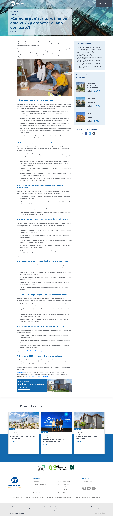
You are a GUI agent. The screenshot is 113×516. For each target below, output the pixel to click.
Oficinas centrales (87, 481)
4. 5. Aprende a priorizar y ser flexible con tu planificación (89, 58)
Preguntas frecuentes (63, 484)
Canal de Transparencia (39, 487)
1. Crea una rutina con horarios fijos (88, 47)
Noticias (15, 11)
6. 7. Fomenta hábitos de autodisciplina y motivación (89, 64)
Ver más (13, 441)
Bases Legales (37, 492)
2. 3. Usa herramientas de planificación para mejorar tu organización (88, 51)
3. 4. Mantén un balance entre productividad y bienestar (86, 55)
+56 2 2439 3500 (95, 497)
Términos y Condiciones (64, 490)
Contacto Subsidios (38, 490)
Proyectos (36, 481)
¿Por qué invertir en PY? (64, 481)
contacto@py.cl (86, 497)
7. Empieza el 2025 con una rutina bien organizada (89, 67)
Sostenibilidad (61, 492)
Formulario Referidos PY (64, 487)
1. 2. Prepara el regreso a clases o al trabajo (90, 49)
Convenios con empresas (40, 484)
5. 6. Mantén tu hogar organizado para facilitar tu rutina (88, 61)
